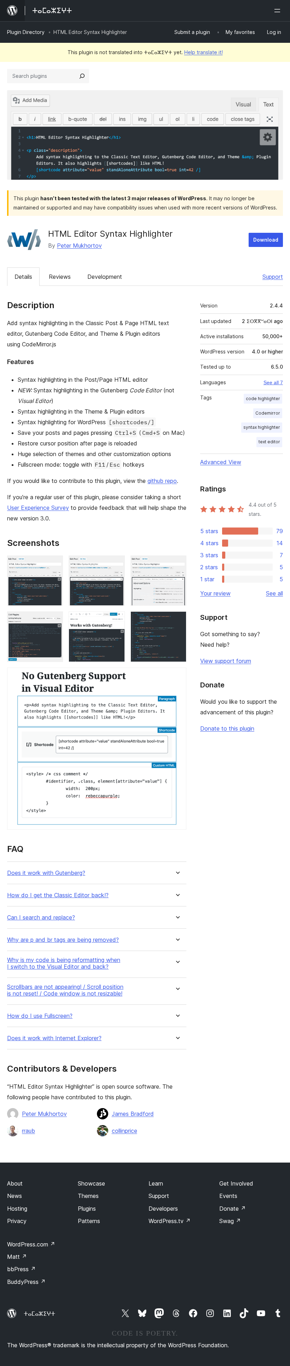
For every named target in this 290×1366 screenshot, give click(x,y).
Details (23, 276)
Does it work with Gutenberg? (46, 873)
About (15, 1183)
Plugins (87, 1208)
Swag (230, 1220)
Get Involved (236, 1183)
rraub (28, 1130)
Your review (215, 593)
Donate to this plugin (227, 728)
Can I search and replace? (41, 917)
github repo (162, 480)
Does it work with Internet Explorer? (54, 1038)
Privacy (17, 1220)
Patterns (89, 1220)
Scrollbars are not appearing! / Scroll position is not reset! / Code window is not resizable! (65, 990)
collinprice (124, 1130)
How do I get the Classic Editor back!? (58, 895)
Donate (232, 1208)
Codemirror (267, 413)
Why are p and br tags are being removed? (63, 939)
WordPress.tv (170, 1220)
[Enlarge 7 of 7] (176, 677)
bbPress (21, 1269)
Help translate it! (203, 52)
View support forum (225, 660)
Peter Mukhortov (79, 245)
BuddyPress (26, 1281)
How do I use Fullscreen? (39, 1016)
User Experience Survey (38, 507)
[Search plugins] (82, 76)
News (14, 1195)
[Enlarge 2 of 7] (115, 565)
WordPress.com (31, 1244)
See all (274, 593)
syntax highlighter (261, 427)
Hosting (17, 1208)
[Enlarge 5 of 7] (115, 620)
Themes (88, 1195)
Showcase (91, 1183)
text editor (269, 441)
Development (104, 276)
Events (228, 1195)
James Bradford (133, 1113)
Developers (163, 1208)
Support (272, 276)
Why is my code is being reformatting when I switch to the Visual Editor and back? (63, 963)
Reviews (60, 276)
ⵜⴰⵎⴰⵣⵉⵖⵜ (39, 1313)
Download (265, 240)
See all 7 (273, 382)
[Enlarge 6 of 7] (176, 620)
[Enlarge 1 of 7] (53, 565)
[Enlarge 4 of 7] (53, 620)
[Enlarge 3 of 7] (176, 565)
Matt (17, 1256)
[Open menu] (278, 10)
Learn (156, 1183)
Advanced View (220, 462)
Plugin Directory (26, 32)
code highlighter (263, 398)
